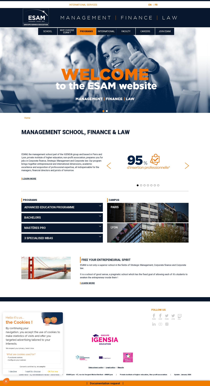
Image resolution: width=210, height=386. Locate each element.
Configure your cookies (17, 360)
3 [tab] (144, 185)
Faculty (125, 31)
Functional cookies (15, 357)
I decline (13, 371)
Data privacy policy (96, 367)
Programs (86, 31)
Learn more (88, 283)
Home (27, 118)
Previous (108, 165)
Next (187, 165)
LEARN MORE (29, 178)
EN (150, 4)
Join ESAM (165, 31)
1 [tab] (103, 111)
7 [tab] (158, 185)
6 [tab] (155, 185)
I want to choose (32, 371)
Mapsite (121, 367)
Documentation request (105, 383)
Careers (145, 31)
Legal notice (110, 367)
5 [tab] (151, 185)
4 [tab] (148, 185)
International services (83, 5)
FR (156, 4)
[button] (6, 381)
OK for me (53, 371)
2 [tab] (107, 111)
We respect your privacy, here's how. (20, 348)
